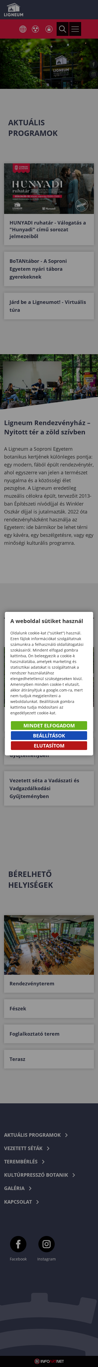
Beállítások (49, 735)
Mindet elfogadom (49, 725)
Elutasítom (49, 745)
